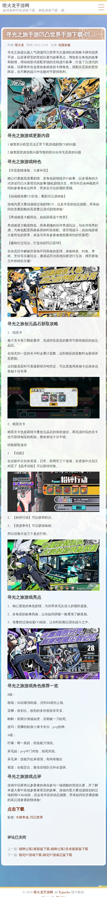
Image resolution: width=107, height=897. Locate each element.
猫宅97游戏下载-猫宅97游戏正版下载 (45, 854)
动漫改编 (64, 45)
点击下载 (15, 809)
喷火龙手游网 (15, 5)
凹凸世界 (36, 817)
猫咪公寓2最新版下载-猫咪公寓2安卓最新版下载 (53, 849)
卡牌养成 (22, 817)
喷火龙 (19, 45)
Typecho (64, 892)
